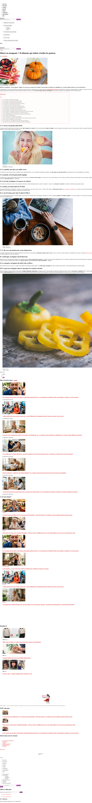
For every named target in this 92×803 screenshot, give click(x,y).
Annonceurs (5, 741)
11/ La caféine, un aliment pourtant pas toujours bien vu (15, 112)
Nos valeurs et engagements (8, 740)
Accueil (5, 4)
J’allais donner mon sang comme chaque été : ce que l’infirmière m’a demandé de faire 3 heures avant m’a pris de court (33, 416)
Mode (4, 11)
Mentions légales (6, 745)
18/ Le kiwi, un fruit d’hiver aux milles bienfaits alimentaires (16, 121)
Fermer (1, 757)
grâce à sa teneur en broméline (69, 189)
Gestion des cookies (6, 743)
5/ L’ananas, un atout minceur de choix (11, 104)
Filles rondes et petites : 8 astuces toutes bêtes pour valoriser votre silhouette (22, 642)
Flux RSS (4, 746)
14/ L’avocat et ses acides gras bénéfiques (12, 116)
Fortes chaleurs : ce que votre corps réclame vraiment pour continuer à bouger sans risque (26, 568)
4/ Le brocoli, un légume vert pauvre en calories (13, 103)
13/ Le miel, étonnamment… (9, 115)
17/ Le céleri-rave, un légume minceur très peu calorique (15, 120)
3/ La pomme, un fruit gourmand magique (12, 102)
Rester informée (9, 22)
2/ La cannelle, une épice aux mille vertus (12, 100)
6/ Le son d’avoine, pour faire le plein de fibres (13, 106)
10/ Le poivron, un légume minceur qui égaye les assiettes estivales (18, 111)
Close (2, 786)
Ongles (7, 29)
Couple (4, 7)
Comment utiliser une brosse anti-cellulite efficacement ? (17, 658)
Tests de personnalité (11, 40)
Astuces (5, 5)
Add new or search (4, 792)
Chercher (18, 19)
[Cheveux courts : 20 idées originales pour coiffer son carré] (47, 665)
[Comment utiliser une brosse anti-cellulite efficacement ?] (47, 649)
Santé (4, 9)
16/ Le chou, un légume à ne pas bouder (12, 119)
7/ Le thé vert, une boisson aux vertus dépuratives (14, 107)
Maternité (5, 14)
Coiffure (5, 12)
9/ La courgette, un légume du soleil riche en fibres (14, 110)
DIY (3, 16)
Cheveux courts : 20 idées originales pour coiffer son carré (17, 673)
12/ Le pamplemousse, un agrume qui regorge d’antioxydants (16, 114)
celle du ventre (89, 252)
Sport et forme (6, 566)
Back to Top (2, 749)
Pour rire (7, 37)
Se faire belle (8, 25)
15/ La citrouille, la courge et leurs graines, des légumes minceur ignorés (19, 117)
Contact (4, 742)
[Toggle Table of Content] (1, 97)
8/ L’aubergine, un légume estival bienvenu (12, 108)
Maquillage (8, 28)
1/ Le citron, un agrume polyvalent (10, 99)
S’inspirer (7, 34)
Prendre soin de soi (10, 31)
